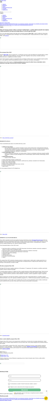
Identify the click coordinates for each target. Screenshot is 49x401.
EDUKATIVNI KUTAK (7, 7)
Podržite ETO (5, 9)
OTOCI (3, 6)
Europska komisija (5, 335)
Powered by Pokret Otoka (5, 22)
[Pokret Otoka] (3, 0)
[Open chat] (46, 398)
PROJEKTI (4, 5)
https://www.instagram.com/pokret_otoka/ (23, 23)
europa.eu (7, 35)
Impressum (2, 400)
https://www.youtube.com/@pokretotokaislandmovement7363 (21, 24)
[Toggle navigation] (1, 2)
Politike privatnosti (7, 400)
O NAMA (4, 8)
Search (1, 13)
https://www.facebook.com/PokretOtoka (7, 23)
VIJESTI (4, 4)
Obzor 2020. (7, 137)
